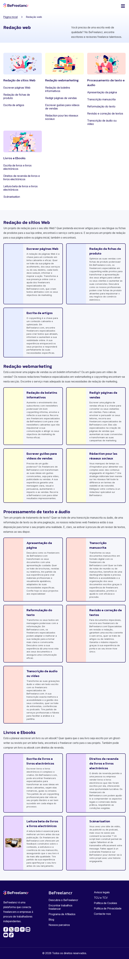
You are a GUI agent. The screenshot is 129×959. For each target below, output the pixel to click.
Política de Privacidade (107, 908)
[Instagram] (16, 929)
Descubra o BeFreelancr (63, 900)
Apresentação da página (102, 92)
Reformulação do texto (101, 106)
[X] (11, 929)
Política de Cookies (105, 903)
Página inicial (10, 16)
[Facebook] (5, 929)
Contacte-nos (102, 913)
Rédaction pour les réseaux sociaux (61, 117)
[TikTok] (11, 934)
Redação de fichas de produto (16, 96)
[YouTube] (5, 934)
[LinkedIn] (27, 929)
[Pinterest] (22, 929)
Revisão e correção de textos (105, 113)
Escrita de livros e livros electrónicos (17, 167)
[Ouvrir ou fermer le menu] (123, 6)
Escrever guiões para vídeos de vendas (62, 106)
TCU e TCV (101, 897)
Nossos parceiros (59, 925)
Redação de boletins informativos (57, 89)
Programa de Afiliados (62, 914)
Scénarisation (11, 196)
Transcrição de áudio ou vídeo (102, 122)
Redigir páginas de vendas (61, 98)
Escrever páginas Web (16, 87)
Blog (51, 919)
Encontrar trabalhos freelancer (60, 907)
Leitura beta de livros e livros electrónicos (20, 188)
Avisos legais (102, 892)
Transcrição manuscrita (101, 99)
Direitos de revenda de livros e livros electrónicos (21, 177)
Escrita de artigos (13, 105)
